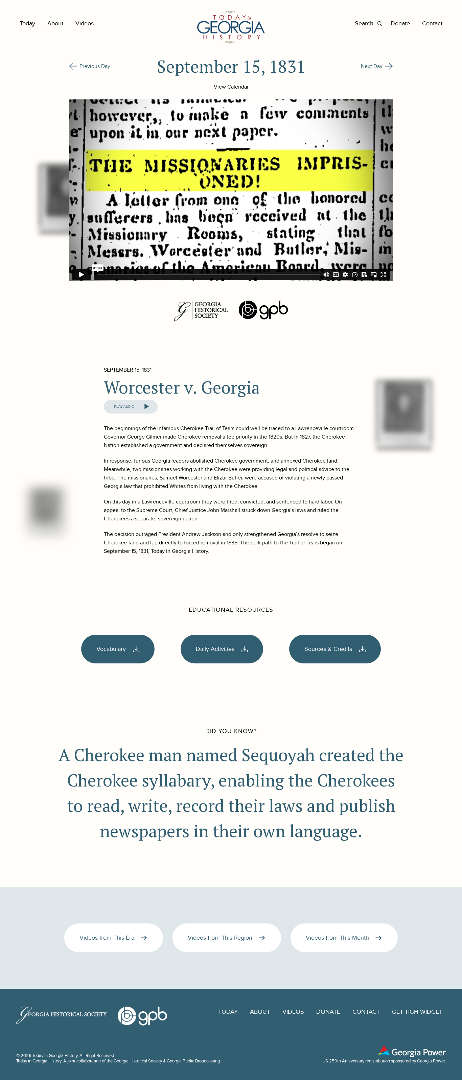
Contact (432, 23)
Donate (400, 23)
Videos (84, 23)
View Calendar (231, 87)
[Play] (146, 406)
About (55, 23)
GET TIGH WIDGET (417, 1011)
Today (27, 23)
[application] (131, 407)
